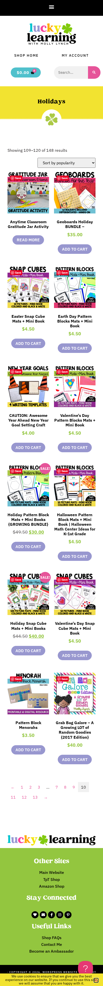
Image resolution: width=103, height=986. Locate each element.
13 (35, 797)
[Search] (94, 72)
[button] (52, 7)
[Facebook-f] (51, 914)
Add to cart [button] (75, 249)
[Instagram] (59, 914)
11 (13, 797)
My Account (75, 55)
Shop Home (26, 55)
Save (18, 178)
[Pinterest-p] (68, 914)
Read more (28, 239)
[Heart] (35, 914)
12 (24, 797)
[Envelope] (43, 914)
